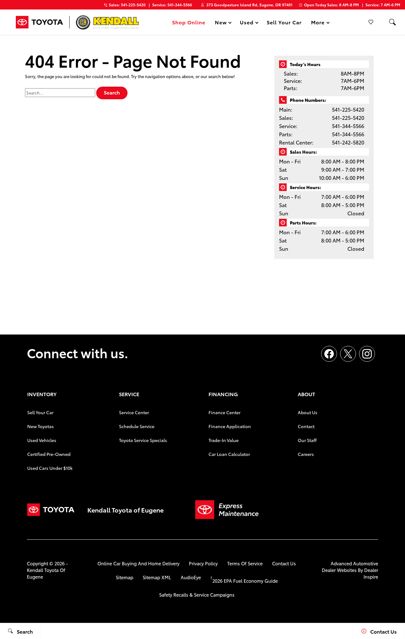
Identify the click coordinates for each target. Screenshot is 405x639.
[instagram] (367, 354)
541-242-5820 (348, 142)
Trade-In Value (224, 440)
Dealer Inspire (371, 573)
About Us (307, 412)
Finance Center (224, 412)
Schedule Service (136, 426)
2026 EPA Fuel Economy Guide (244, 580)
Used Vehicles (41, 440)
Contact (306, 426)
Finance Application (230, 426)
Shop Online (188, 22)
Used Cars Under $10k (49, 468)
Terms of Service (245, 563)
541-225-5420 (348, 109)
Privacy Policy (203, 563)
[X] (348, 354)
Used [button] (247, 23)
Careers (306, 454)
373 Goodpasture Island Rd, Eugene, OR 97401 (249, 4)
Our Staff (307, 440)
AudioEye (191, 577)
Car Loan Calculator (229, 454)
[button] (392, 22)
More (318, 23)
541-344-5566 (348, 125)
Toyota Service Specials (143, 440)
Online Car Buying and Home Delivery (138, 563)
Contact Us (284, 563)
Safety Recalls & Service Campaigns (196, 594)
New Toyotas (40, 426)
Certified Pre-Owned (49, 454)
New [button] (222, 23)
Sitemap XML (157, 577)
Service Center (134, 412)
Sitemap (124, 577)
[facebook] (329, 354)
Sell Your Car (284, 22)
